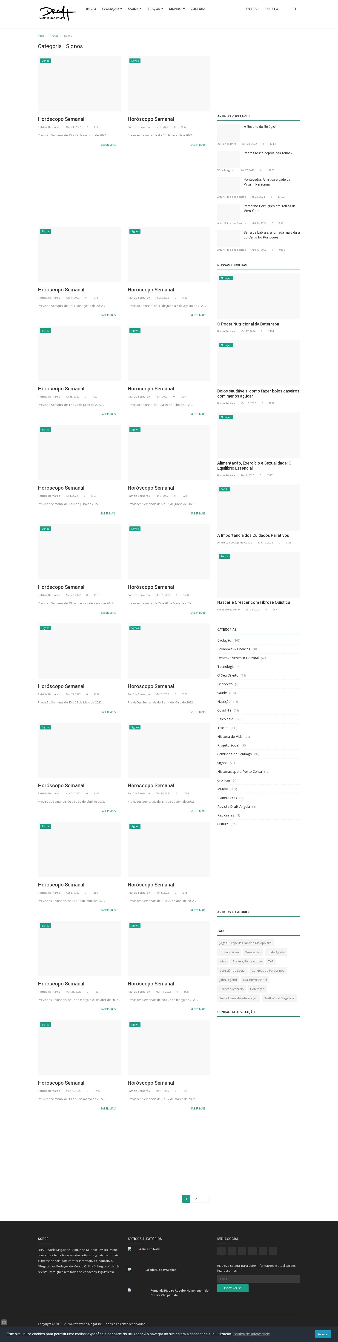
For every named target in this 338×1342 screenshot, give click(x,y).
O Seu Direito (227, 675)
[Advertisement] (124, 187)
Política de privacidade (251, 1334)
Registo (271, 8)
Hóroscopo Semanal (61, 984)
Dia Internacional (255, 980)
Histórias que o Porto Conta (239, 771)
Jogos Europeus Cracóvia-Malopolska (246, 943)
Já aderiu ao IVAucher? (161, 1270)
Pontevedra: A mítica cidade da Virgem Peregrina (267, 181)
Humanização (229, 952)
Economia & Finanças (233, 649)
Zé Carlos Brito (226, 143)
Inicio (91, 8)
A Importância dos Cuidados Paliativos (253, 535)
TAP (271, 961)
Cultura (198, 8)
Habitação (257, 989)
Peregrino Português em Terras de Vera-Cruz (270, 208)
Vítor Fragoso (226, 170)
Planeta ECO (227, 797)
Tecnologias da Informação (239, 998)
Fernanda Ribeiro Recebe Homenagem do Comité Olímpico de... (180, 1293)
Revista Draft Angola (233, 806)
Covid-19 (224, 710)
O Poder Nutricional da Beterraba (248, 324)
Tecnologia (226, 666)
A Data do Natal (149, 1249)
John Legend (228, 980)
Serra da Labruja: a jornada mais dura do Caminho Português (272, 234)
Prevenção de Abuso (247, 961)
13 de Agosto (276, 952)
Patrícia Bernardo (49, 127)
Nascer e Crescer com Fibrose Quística (253, 602)
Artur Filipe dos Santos (231, 196)
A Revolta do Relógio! (260, 127)
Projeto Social (228, 745)
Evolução (111, 8)
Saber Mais (108, 145)
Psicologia (225, 719)
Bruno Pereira (226, 331)
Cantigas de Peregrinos (268, 970)
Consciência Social (232, 970)
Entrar (252, 8)
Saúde (133, 8)
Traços (154, 8)
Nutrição (226, 278)
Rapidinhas (225, 815)
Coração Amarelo (232, 989)
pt (295, 8)
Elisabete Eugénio (228, 609)
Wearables (253, 952)
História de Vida (230, 736)
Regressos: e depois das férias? (268, 153)
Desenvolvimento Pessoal (238, 657)
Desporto (225, 684)
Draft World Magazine (279, 998)
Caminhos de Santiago (234, 754)
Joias (223, 961)
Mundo (176, 8)
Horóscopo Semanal (61, 119)
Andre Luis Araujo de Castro (234, 542)
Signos (45, 60)
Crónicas (224, 780)
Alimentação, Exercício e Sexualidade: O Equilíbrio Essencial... (254, 466)
